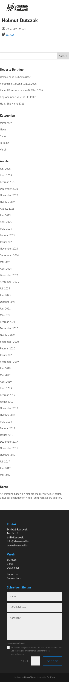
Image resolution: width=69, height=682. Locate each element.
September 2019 (9, 361)
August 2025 (7, 208)
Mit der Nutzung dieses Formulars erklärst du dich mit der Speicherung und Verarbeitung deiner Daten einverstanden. (36, 650)
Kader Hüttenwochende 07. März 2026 (21, 90)
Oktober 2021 (7, 301)
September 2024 (9, 255)
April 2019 (6, 381)
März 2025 (6, 228)
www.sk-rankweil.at (17, 545)
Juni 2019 (5, 368)
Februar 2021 (7, 322)
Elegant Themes (30, 677)
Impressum (13, 574)
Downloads (13, 567)
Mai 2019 (5, 375)
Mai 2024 (5, 262)
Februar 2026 (7, 182)
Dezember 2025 (9, 188)
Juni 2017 (5, 468)
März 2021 (6, 315)
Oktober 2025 (7, 202)
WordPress (51, 677)
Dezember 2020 (9, 328)
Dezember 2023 (9, 275)
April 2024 (6, 268)
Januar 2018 (6, 435)
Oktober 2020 (7, 335)
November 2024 (9, 248)
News (3, 129)
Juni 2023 (5, 295)
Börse (10, 563)
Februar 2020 (7, 348)
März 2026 (6, 175)
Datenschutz (14, 578)
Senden (52, 661)
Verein (3, 149)
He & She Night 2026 (12, 103)
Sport (3, 136)
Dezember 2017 (9, 441)
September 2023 (9, 282)
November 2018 (9, 408)
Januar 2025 (6, 242)
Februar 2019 (7, 395)
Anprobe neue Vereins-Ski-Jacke (18, 97)
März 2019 (6, 388)
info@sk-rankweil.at (18, 541)
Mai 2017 (5, 474)
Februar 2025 (7, 235)
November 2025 (9, 195)
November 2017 (9, 448)
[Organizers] (3, 34)
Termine (4, 142)
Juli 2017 (5, 461)
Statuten (11, 559)
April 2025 (6, 222)
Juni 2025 (5, 215)
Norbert (10, 35)
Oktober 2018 (7, 415)
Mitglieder (6, 123)
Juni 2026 (5, 168)
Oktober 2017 (7, 455)
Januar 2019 (6, 401)
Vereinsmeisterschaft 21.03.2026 (18, 83)
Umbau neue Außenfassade (15, 77)
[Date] (3, 28)
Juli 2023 (5, 288)
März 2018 (6, 421)
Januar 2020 (6, 355)
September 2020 (9, 341)
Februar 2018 (7, 428)
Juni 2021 (5, 308)
